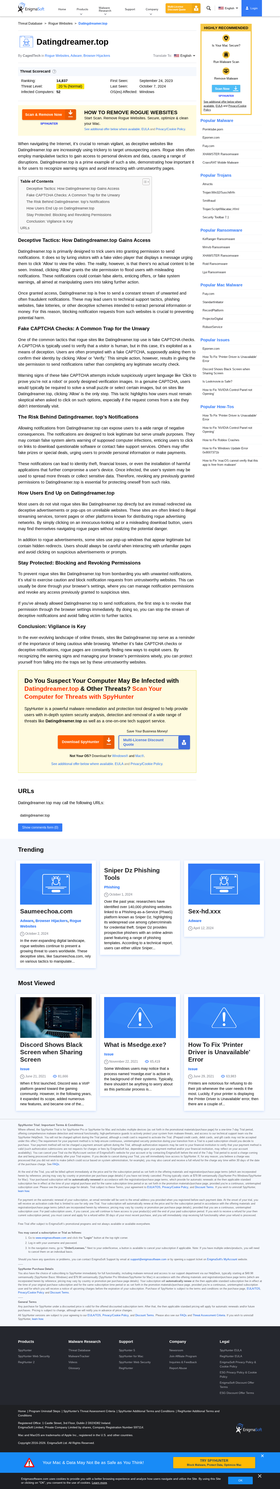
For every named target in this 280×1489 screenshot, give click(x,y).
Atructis (208, 184)
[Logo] (31, 8)
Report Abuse (178, 1368)
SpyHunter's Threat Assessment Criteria (89, 1411)
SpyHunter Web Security (34, 1356)
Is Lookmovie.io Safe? (217, 381)
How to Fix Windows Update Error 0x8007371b (225, 450)
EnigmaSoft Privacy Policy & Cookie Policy (238, 1364)
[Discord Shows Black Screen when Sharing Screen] (56, 1017)
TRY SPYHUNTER (214, 1462)
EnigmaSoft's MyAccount (222, 1259)
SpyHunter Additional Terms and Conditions (146, 1411)
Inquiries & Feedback (183, 1362)
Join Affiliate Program (183, 1356)
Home (62, 9)
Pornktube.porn (213, 129)
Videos (72, 1362)
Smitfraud (209, 201)
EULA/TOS (153, 1187)
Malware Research (105, 9)
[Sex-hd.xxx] (224, 884)
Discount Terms (204, 1187)
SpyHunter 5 (127, 1350)
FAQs (55, 1164)
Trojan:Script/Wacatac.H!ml (221, 209)
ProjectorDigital (213, 318)
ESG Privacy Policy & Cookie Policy (238, 1374)
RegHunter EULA (231, 1356)
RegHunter (126, 1368)
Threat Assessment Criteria (209, 1315)
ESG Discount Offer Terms (237, 1393)
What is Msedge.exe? (135, 1044)
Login (254, 8)
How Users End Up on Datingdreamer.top (60, 208)
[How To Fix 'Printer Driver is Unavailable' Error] (224, 1017)
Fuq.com (208, 146)
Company (152, 9)
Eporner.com (211, 137)
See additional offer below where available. (112, 129)
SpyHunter (25, 1350)
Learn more (99, 1482)
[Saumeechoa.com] (56, 884)
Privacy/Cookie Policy (170, 129)
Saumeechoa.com (46, 911)
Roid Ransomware (215, 264)
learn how (23, 1191)
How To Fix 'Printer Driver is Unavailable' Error (230, 359)
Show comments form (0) (40, 827)
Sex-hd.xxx (204, 911)
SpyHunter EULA (231, 1350)
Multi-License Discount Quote (177, 8)
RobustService (212, 327)
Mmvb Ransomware (216, 247)
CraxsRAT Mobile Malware (221, 162)
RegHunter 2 (26, 1362)
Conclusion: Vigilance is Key (49, 221)
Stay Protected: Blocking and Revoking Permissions (68, 215)
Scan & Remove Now (43, 115)
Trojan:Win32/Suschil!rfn (219, 192)
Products (82, 9)
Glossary (74, 1368)
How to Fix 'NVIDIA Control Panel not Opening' (227, 392)
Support (130, 9)
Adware (76, 55)
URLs (25, 228)
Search (209, 8)
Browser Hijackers (96, 55)
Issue (25, 1069)
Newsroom (176, 1350)
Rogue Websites (60, 23)
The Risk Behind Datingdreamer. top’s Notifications (68, 202)
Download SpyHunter (80, 742)
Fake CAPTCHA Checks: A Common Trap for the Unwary (73, 195)
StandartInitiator (213, 302)
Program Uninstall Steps (45, 1411)
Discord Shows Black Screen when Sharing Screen (226, 371)
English (229, 8)
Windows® (120, 756)
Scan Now (222, 88)
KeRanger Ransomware (219, 239)
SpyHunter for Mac (131, 1356)
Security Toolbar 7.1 (216, 217)
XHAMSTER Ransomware (221, 154)
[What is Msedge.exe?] (140, 1017)
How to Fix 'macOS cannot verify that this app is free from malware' (230, 463)
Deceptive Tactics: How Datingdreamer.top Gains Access (72, 189)
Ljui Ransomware (214, 272)
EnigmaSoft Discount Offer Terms (237, 1385)
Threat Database (30, 23)
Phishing (112, 887)
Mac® (139, 756)
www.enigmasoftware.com (51, 1237)
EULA (145, 129)
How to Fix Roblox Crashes (221, 440)
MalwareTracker (78, 1356)
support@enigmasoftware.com (148, 1259)
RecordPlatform (213, 310)
